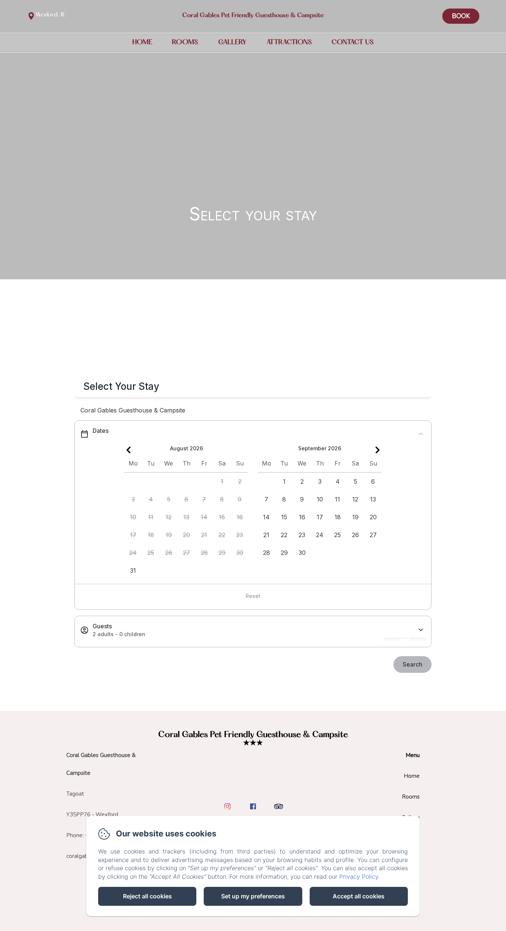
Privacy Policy (358, 876)
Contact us (353, 42)
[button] (222, 481)
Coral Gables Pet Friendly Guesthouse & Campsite (253, 15)
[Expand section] (420, 630)
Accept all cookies (359, 896)
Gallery (232, 42)
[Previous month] (128, 449)
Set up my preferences (253, 896)
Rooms (185, 42)
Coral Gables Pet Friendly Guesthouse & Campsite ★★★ (253, 739)
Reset (253, 596)
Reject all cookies (147, 896)
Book (461, 16)
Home (142, 42)
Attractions (289, 42)
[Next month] (377, 449)
